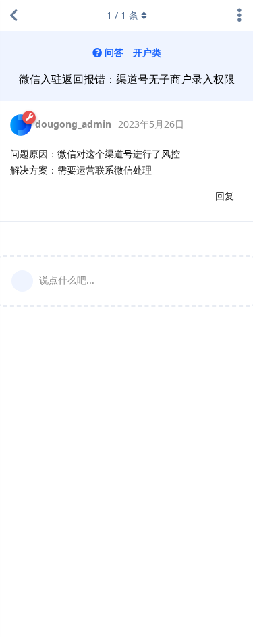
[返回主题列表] (13, 15)
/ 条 (122, 15)
